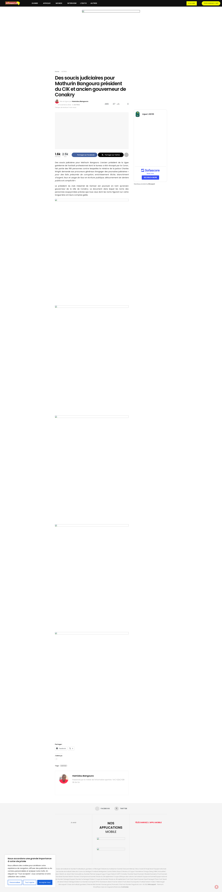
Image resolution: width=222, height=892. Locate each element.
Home (57, 71)
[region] (30, 871)
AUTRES (94, 3)
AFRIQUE (47, 3)
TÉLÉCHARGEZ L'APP (211, 3)
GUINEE (35, 3)
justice (63, 766)
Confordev (125, 887)
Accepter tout (45, 882)
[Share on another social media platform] (126, 155)
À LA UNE (191, 3)
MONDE (59, 3)
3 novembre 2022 (64, 105)
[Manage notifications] (216, 887)
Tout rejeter (29, 882)
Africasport (151, 184)
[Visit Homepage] (14, 3)
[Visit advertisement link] (111, 40)
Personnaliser (15, 882)
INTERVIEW (72, 3)
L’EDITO (83, 3)
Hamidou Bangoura (80, 101)
